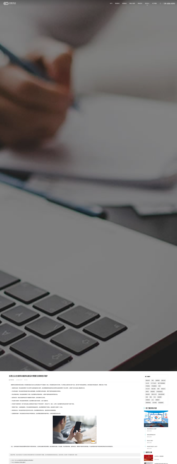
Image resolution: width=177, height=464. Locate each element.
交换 (147, 397)
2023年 (147, 383)
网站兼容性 (160, 402)
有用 (159, 386)
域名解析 (159, 397)
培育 (158, 388)
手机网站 (148, 386)
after (153, 399)
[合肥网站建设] (10, 3)
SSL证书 (147, 388)
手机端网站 (154, 386)
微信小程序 (132, 3)
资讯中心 (147, 3)
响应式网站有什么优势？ (152, 428)
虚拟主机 (163, 380)
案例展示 (124, 3)
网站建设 (117, 3)
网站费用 (153, 391)
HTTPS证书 (153, 383)
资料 (153, 380)
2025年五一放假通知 (158, 456)
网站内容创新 (161, 394)
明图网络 (12, 379)
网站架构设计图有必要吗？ (20, 462)
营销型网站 (148, 402)
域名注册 (153, 388)
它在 (155, 397)
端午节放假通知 (161, 383)
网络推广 (158, 399)
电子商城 (154, 402)
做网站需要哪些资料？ (151, 425)
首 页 (111, 3)
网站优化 (140, 3)
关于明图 (154, 3)
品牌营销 (157, 380)
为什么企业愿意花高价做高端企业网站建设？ (24, 460)
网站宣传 (148, 394)
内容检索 (148, 399)
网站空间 (148, 380)
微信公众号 (154, 394)
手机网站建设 (159, 391)
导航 (151, 397)
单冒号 (147, 391)
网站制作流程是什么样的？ (152, 446)
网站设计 (163, 388)
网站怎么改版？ (150, 440)
